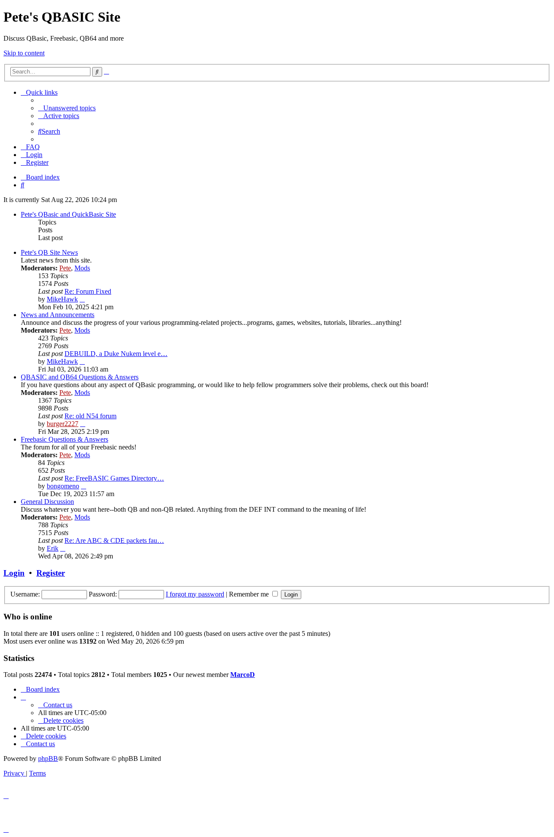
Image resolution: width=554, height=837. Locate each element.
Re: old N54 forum (90, 416)
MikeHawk (62, 299)
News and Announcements (57, 314)
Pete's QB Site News (49, 252)
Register (50, 572)
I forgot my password (195, 594)
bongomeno (63, 486)
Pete (65, 268)
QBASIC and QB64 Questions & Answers (79, 377)
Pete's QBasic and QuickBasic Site (68, 214)
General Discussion (47, 501)
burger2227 (62, 423)
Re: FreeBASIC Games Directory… (114, 478)
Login (14, 572)
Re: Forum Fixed (87, 291)
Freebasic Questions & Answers (64, 439)
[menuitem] (67, 108)
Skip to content (24, 53)
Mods (82, 268)
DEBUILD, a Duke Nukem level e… (115, 353)
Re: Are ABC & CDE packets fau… (114, 540)
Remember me (250, 594)
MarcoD (242, 674)
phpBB (48, 758)
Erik (52, 548)
